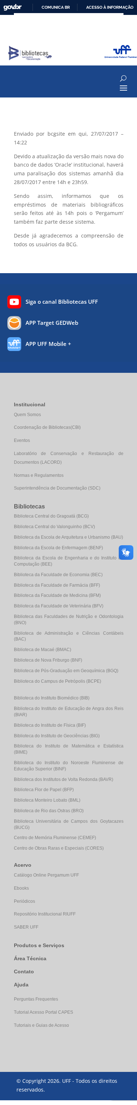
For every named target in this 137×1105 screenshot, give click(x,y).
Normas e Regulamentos (39, 475)
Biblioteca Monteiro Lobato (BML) (47, 800)
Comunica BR (56, 7)
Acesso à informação (109, 7)
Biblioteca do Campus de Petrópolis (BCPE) (57, 681)
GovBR (12, 7)
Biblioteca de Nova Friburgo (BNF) (48, 660)
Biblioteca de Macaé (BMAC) (42, 649)
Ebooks (21, 888)
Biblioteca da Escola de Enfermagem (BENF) (58, 547)
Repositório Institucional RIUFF (45, 914)
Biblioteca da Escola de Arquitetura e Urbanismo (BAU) (68, 537)
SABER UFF (26, 927)
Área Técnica (30, 958)
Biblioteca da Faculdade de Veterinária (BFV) (58, 606)
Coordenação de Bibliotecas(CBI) (47, 427)
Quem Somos (27, 414)
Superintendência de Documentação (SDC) (57, 488)
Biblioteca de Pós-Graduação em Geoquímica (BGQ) (66, 670)
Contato (24, 971)
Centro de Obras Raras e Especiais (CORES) (59, 848)
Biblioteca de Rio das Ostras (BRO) (49, 810)
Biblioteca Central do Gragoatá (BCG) (51, 516)
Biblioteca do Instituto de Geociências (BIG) (57, 735)
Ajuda (21, 985)
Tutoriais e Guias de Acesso (41, 1025)
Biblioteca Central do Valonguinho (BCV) (54, 526)
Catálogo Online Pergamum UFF (46, 875)
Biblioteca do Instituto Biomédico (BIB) (52, 698)
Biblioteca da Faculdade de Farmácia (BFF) (57, 585)
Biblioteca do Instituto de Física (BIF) (50, 725)
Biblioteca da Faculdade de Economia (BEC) (58, 574)
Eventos (22, 440)
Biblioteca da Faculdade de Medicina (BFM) (57, 595)
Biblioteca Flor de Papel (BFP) (44, 789)
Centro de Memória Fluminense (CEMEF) (55, 837)
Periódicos (24, 901)
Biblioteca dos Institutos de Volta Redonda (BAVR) (63, 779)
